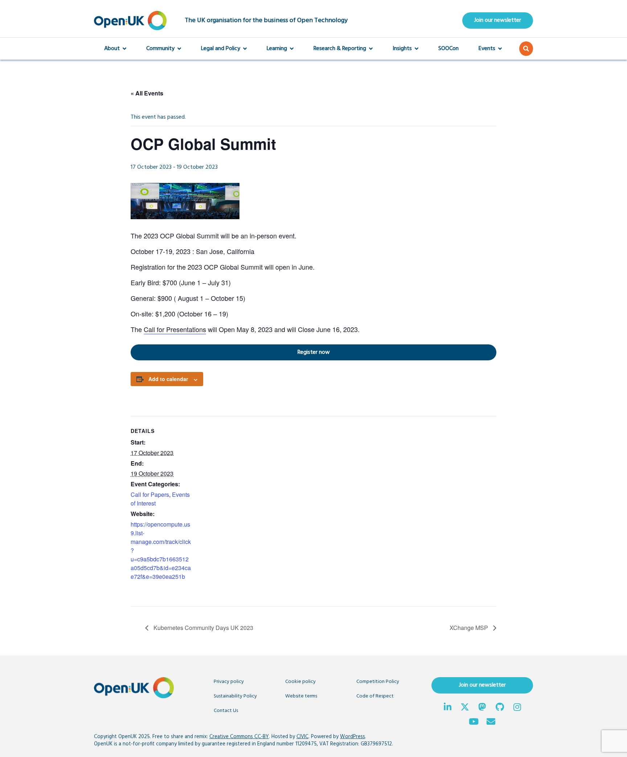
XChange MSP (469, 627)
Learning (277, 48)
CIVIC (302, 737)
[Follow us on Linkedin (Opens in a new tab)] (447, 708)
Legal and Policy (220, 48)
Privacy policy (229, 682)
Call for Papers (150, 494)
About (112, 48)
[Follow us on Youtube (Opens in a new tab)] (473, 722)
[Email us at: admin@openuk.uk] (490, 722)
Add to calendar (168, 378)
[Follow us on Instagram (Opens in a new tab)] (517, 708)
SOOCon (448, 48)
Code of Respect (375, 696)
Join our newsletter (497, 20)
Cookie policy (300, 682)
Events (487, 48)
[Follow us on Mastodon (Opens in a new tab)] (482, 708)
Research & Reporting (340, 48)
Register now (230, 352)
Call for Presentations (175, 329)
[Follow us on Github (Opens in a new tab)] (499, 708)
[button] (526, 48)
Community (160, 48)
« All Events (147, 93)
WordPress (352, 737)
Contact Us (226, 711)
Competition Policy (377, 682)
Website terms (301, 696)
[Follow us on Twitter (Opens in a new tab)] (464, 708)
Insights (402, 48)
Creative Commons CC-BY (239, 737)
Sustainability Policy (235, 696)
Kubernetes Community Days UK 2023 (202, 627)
